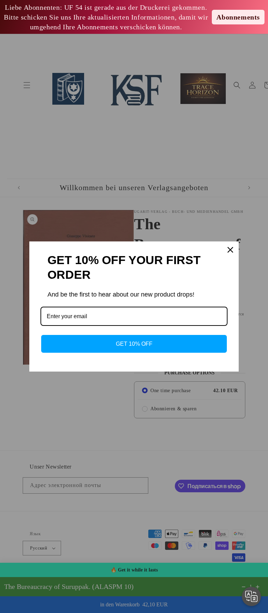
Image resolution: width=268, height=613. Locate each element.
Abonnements (238, 17)
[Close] (230, 249)
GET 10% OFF (134, 344)
